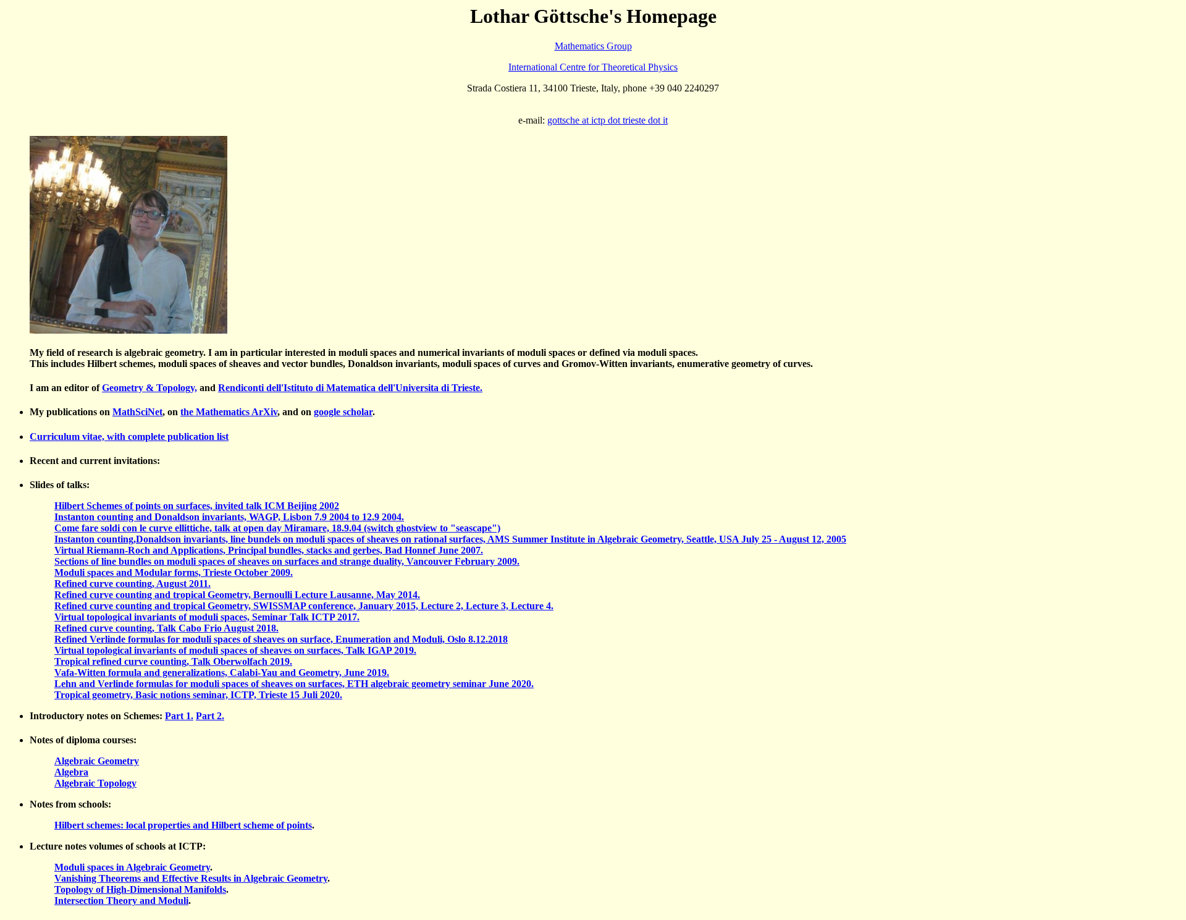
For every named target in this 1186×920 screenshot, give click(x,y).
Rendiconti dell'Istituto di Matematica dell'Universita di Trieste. (350, 387)
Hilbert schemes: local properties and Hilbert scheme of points (183, 825)
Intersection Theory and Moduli (121, 900)
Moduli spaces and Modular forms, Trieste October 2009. (173, 572)
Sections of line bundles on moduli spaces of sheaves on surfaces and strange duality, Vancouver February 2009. (286, 561)
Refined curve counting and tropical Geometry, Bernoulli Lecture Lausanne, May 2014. (237, 594)
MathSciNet (137, 412)
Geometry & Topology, (149, 387)
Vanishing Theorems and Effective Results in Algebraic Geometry (190, 878)
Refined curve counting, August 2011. (132, 583)
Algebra (71, 772)
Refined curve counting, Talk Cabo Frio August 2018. (166, 628)
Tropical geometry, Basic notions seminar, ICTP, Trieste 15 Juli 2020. (198, 695)
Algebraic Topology (95, 783)
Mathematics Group (593, 46)
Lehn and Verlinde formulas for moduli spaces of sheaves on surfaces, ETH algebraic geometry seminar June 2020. (294, 683)
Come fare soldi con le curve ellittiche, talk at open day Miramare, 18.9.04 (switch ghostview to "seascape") (277, 528)
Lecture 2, (443, 606)
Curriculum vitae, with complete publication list (129, 436)
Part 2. (210, 716)
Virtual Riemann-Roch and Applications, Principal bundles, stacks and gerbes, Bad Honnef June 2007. (268, 550)
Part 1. (179, 716)
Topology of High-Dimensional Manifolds (140, 889)
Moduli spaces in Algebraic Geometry (132, 867)
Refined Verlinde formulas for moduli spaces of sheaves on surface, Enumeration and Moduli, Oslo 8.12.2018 (281, 639)
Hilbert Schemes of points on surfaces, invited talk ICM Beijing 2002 (196, 505)
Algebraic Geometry (96, 761)
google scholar (343, 412)
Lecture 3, (488, 606)
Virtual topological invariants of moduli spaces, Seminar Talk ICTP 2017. (207, 617)
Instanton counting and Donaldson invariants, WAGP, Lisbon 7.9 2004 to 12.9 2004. (229, 517)
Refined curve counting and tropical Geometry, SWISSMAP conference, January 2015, (237, 606)
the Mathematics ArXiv (228, 412)
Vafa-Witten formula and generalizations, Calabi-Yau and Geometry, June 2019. (221, 672)
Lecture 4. (532, 606)
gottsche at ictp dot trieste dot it (607, 120)
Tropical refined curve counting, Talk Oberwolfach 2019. (173, 661)
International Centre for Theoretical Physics (593, 67)
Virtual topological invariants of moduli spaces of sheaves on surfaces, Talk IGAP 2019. (235, 650)
